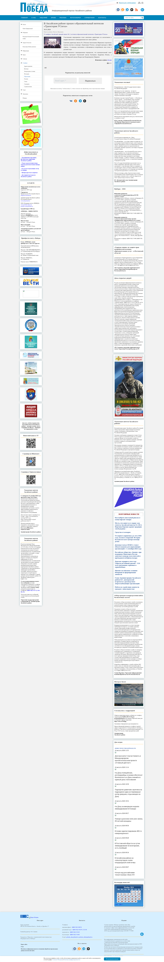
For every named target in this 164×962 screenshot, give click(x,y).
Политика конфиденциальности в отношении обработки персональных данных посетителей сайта (39, 949)
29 (132, 901)
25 (118, 901)
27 (125, 901)
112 (24, 592)
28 (129, 901)
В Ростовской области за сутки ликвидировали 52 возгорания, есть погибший (127, 845)
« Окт (116, 904)
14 (129, 896)
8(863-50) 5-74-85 (75, 934)
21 (129, 899)
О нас (33, 17)
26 (122, 901)
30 (135, 901)
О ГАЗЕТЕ (31, 183)
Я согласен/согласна (112, 959)
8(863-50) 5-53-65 (75, 932)
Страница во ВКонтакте (31, 454)
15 (132, 896)
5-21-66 (85, 929)
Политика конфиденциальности (71, 959)
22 (132, 899)
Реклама (63, 17)
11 (118, 896)
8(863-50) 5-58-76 (77, 929)
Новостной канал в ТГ (31, 435)
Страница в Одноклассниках (31, 472)
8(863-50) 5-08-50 (77, 927)
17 (139, 896)
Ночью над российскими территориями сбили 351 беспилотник (125, 875)
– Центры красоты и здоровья (29, 172)
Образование (60, 31)
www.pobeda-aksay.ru (26, 204)
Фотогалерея (75, 17)
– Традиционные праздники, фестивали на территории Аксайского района (28, 159)
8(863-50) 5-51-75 (32, 590)
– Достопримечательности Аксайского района (28, 175)
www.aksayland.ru (25, 200)
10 (139, 894)
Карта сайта (24, 944)
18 (118, 899)
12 (122, 896)
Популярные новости (129, 514)
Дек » (121, 904)
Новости (55, 31)
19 (122, 899)
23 (135, 899)
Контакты (102, 17)
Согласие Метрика (57, 959)
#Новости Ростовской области (125, 748)
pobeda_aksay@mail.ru (27, 206)
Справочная (89, 17)
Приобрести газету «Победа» (31, 238)
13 (125, 896)
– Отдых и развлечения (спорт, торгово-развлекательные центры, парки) (30, 164)
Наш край (43, 17)
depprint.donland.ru (26, 195)
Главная (24, 17)
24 (139, 899)
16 (135, 896)
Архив (53, 17)
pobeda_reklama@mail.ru (85, 937)
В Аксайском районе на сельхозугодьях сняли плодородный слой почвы (125, 860)
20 (125, 899)
